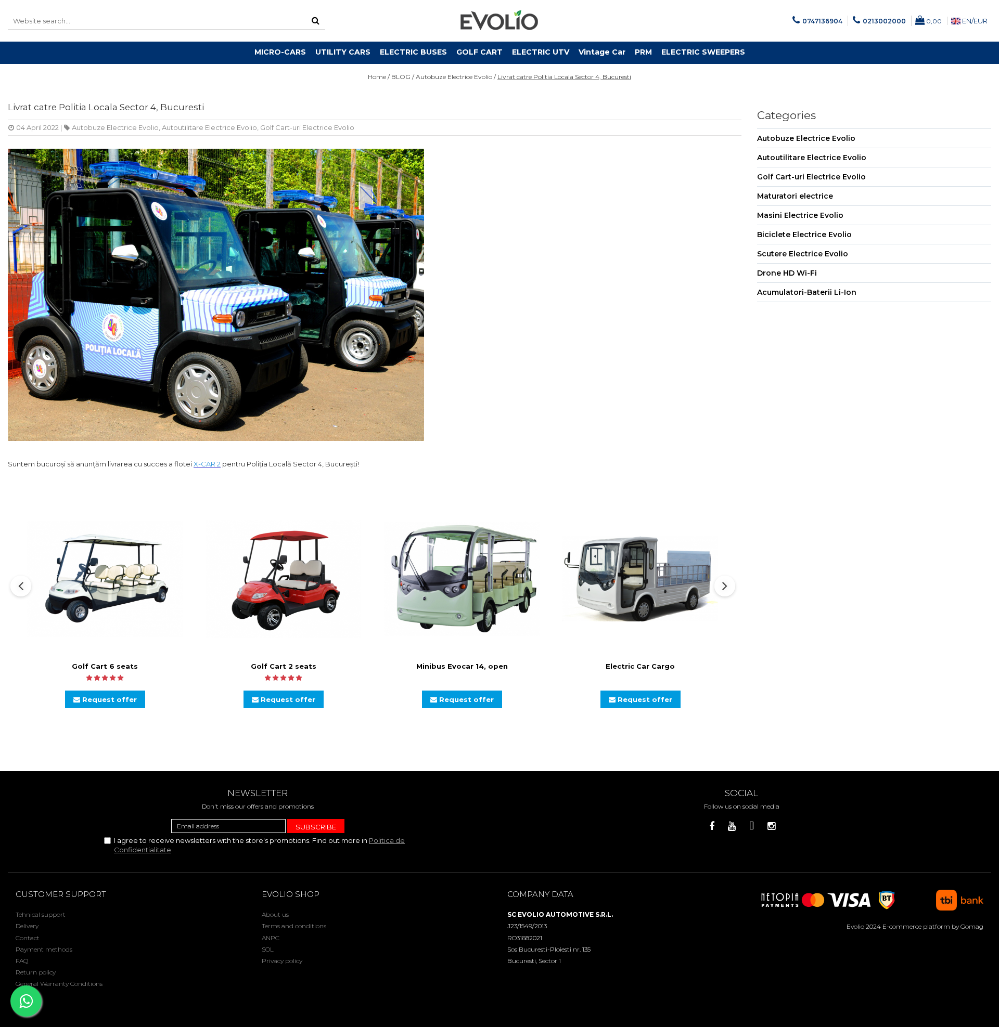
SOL (268, 949)
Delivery (27, 926)
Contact (28, 938)
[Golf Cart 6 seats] (105, 578)
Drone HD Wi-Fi (787, 273)
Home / (379, 77)
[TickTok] (751, 826)
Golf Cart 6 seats (105, 666)
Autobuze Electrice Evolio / (456, 77)
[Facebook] (712, 826)
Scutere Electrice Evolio (802, 253)
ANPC (270, 938)
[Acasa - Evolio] (499, 21)
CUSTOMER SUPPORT (61, 894)
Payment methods (44, 949)
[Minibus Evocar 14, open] (462, 579)
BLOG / (402, 77)
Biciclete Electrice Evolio (804, 234)
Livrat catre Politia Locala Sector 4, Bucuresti (564, 77)
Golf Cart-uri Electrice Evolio (307, 127)
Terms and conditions (294, 926)
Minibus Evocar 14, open (462, 666)
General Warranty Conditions (59, 983)
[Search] (315, 21)
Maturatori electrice (795, 196)
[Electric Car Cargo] (640, 578)
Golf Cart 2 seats (283, 666)
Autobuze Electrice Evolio (115, 127)
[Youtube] (732, 826)
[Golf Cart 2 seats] (284, 579)
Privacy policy (282, 961)
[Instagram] (771, 826)
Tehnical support (41, 914)
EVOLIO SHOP (290, 894)
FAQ (22, 961)
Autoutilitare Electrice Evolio (209, 127)
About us (275, 914)
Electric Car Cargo (640, 666)
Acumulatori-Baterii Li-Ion (806, 292)
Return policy (36, 972)
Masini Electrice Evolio (800, 215)
